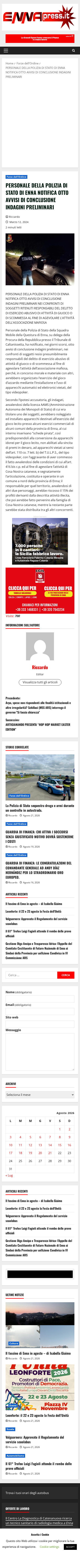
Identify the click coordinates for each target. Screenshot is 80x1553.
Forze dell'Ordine (16, 176)
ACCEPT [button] (70, 1547)
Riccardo (14, 216)
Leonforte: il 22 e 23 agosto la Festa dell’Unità (33, 911)
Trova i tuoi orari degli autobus (27, 1493)
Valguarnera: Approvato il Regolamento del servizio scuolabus (35, 1439)
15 (59, 1145)
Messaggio (13, 1030)
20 (40, 1153)
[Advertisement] (40, 123)
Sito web (12, 1017)
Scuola (10, 1429)
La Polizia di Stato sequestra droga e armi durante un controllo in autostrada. (40, 808)
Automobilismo (15, 1455)
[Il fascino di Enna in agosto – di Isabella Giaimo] (40, 1325)
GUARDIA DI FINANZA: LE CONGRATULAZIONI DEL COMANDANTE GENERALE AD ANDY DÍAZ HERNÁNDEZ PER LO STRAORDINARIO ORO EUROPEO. (39, 870)
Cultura (13, 1343)
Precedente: (38, 705)
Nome (19, 992)
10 (10, 1145)
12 (30, 1145)
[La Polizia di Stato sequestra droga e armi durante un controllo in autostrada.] (40, 777)
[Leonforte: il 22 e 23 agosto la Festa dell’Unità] (40, 1387)
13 (40, 1145)
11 (20, 1145)
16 (69, 1145)
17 (10, 1153)
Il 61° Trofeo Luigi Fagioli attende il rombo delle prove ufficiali (39, 1466)
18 (20, 1153)
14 (50, 1145)
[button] (6, 50)
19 (30, 1153)
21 (50, 1153)
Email (18, 1005)
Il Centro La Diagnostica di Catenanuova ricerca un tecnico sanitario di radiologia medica (39, 1520)
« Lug (9, 1175)
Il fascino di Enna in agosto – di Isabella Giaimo (34, 903)
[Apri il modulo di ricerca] (73, 50)
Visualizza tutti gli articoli (40, 682)
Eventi (13, 1405)
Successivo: (38, 725)
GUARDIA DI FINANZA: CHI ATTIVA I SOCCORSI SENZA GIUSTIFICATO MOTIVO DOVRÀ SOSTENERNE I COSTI (39, 836)
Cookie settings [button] (49, 1547)
